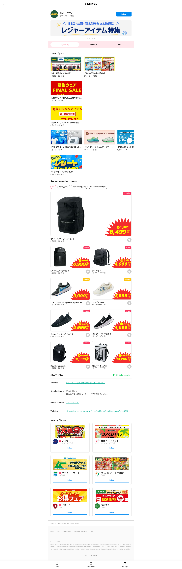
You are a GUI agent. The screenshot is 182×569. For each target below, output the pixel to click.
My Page (125, 566)
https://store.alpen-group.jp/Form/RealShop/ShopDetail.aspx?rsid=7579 (97, 411)
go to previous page (4, 4)
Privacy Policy (67, 531)
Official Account (123, 375)
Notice (52, 531)
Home (57, 566)
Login (91, 531)
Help (58, 531)
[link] (54, 14)
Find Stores (91, 566)
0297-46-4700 (72, 402)
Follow (123, 14)
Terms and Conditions (80, 531)
